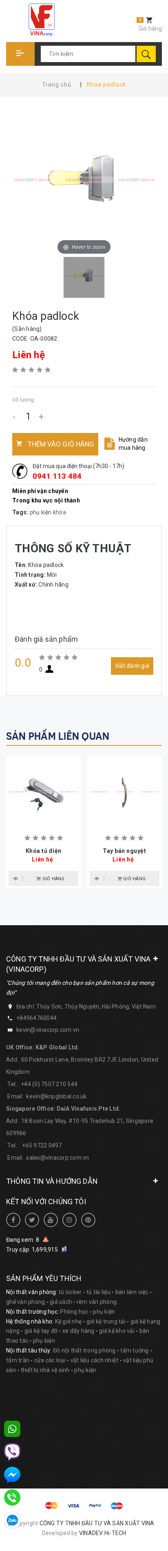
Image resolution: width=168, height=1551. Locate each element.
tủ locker (70, 1292)
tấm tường (134, 1350)
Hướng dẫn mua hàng (133, 443)
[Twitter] (32, 1220)
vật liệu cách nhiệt (95, 1360)
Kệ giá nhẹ (68, 1321)
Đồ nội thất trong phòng (84, 1350)
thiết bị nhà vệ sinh (45, 1370)
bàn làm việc (131, 1292)
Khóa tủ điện (44, 851)
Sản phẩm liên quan (57, 736)
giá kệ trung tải (106, 1321)
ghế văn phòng (25, 1302)
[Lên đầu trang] (106, 1531)
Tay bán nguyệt (124, 851)
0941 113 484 (57, 476)
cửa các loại (50, 1360)
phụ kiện (104, 1311)
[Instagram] (69, 1220)
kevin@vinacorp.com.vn (47, 1030)
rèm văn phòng (97, 1302)
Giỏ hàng (150, 28)
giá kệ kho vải (117, 1331)
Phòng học (74, 1311)
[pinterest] (88, 1220)
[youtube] (51, 1220)
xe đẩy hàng (78, 1331)
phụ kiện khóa (48, 512)
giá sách (61, 1302)
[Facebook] (13, 1220)
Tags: (21, 512)
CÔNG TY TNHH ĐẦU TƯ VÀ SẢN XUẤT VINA (97, 1523)
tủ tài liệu (98, 1292)
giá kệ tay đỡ (40, 1331)
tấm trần (17, 1360)
